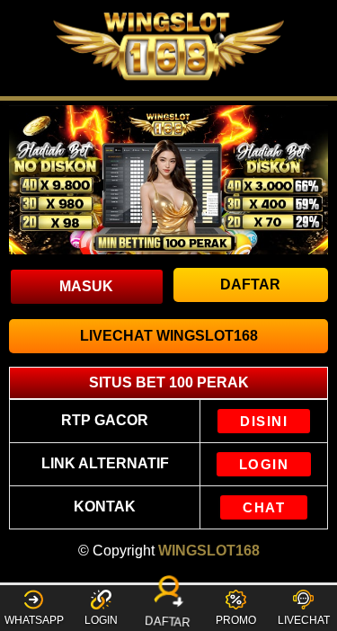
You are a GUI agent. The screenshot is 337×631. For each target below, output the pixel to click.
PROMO (236, 620)
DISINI (264, 421)
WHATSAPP (34, 620)
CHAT (264, 507)
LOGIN (264, 464)
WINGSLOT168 (209, 550)
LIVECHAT (304, 620)
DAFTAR (169, 620)
